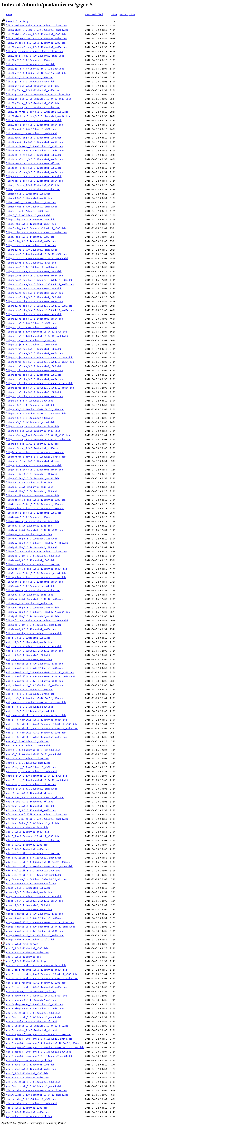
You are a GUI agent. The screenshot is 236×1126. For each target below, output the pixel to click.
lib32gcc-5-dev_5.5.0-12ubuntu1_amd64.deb (34, 625)
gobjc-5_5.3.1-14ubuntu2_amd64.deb (29, 659)
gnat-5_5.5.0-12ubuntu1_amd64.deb (28, 745)
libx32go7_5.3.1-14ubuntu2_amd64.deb (30, 81)
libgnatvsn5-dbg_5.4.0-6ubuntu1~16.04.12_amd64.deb (40, 310)
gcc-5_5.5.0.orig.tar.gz (22, 944)
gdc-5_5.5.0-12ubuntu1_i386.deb (27, 827)
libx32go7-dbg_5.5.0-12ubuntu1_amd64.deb (33, 90)
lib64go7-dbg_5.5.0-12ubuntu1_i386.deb (31, 538)
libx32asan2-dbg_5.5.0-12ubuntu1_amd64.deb (34, 142)
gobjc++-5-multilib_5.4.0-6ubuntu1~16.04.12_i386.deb (41, 724)
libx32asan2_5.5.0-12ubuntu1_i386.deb (31, 129)
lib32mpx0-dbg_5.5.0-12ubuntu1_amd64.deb (33, 590)
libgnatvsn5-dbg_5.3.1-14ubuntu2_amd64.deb (34, 319)
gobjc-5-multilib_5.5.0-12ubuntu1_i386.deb (34, 663)
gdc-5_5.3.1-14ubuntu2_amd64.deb (27, 849)
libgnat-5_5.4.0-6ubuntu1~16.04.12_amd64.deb (36, 413)
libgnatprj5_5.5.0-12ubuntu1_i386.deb (31, 323)
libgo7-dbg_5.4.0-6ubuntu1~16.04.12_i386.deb (36, 228)
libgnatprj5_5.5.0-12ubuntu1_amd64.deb (31, 327)
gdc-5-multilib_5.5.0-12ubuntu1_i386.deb (33, 853)
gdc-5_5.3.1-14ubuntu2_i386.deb (27, 845)
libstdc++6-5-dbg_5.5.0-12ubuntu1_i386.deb (34, 146)
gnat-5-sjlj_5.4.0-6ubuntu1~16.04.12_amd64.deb (37, 780)
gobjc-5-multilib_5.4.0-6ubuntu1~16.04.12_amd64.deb (40, 676)
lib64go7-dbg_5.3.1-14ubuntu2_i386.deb (31, 547)
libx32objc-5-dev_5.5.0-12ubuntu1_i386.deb (34, 51)
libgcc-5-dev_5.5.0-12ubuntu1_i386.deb (31, 474)
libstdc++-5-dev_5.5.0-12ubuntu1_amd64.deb (34, 172)
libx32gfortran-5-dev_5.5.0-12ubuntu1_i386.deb (37, 112)
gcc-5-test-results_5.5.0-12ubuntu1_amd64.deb (36, 970)
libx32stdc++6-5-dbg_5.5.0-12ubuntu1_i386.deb (36, 25)
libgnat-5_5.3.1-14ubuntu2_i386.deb (29, 418)
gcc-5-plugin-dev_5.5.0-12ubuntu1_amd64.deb (35, 1008)
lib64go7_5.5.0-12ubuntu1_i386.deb (29, 525)
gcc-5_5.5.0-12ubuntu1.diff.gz (26, 961)
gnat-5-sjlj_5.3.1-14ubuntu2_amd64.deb (31, 788)
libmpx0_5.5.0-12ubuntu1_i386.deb (28, 193)
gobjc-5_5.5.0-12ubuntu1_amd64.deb (29, 642)
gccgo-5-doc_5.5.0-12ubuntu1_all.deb (30, 939)
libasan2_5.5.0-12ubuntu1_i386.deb (29, 482)
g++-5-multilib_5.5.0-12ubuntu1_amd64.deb (34, 1086)
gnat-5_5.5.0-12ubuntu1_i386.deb (27, 741)
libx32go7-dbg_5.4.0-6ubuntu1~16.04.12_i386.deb (38, 94)
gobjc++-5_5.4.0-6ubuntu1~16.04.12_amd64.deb (36, 702)
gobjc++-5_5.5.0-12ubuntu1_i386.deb (29, 689)
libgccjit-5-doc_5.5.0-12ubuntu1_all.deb (33, 461)
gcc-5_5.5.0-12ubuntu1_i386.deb (27, 948)
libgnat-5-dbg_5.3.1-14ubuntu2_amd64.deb (33, 448)
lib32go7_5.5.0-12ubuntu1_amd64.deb (29, 594)
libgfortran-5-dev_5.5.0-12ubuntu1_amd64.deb (36, 456)
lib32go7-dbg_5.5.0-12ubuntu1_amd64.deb (32, 607)
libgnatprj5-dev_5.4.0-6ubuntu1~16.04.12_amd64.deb (40, 362)
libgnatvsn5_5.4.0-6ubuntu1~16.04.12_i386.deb (36, 254)
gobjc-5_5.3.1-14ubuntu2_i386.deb (28, 655)
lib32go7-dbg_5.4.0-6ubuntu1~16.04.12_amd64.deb (38, 612)
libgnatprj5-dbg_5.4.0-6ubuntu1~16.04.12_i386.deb (39, 383)
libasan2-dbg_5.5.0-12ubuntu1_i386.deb (31, 491)
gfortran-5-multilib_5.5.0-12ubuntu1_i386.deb (36, 814)
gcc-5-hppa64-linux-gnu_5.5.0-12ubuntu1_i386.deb (38, 1034)
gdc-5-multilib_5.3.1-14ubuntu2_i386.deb (33, 870)
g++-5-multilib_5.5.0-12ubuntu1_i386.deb (33, 1082)
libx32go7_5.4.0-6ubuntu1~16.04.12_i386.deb (35, 68)
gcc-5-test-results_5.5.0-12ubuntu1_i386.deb (36, 965)
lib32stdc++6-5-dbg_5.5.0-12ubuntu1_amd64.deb (36, 569)
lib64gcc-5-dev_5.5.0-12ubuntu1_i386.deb (33, 556)
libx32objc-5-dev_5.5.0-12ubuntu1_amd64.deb (35, 55)
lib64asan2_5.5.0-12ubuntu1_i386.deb (30, 560)
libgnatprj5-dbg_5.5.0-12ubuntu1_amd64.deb (34, 379)
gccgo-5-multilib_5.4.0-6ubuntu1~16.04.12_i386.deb (40, 922)
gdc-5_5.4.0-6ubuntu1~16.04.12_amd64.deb (33, 840)
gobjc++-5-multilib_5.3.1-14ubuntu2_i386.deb (36, 732)
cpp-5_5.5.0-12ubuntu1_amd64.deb (27, 1112)
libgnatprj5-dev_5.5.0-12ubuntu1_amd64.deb (34, 353)
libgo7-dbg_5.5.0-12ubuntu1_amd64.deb (31, 224)
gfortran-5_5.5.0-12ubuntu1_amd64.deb (31, 810)
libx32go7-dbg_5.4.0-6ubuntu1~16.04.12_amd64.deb (38, 99)
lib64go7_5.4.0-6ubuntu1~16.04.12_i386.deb (34, 530)
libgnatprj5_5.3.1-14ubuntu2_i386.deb (31, 340)
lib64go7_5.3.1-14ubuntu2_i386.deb (29, 534)
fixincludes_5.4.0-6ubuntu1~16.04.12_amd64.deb (37, 1095)
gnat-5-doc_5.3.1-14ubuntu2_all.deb (29, 801)
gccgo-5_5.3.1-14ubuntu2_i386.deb (28, 905)
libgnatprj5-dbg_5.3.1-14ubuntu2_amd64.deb (34, 396)
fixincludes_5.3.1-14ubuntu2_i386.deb (31, 1099)
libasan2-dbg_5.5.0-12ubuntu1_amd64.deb (32, 495)
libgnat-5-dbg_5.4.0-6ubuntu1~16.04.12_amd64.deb (38, 439)
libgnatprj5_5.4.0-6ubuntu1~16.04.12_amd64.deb (37, 336)
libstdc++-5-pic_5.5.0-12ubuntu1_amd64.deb (34, 159)
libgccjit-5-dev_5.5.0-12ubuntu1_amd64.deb (34, 469)
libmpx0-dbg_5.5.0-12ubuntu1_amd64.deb (31, 206)
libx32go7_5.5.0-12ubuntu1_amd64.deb (30, 64)
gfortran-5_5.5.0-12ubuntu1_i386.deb (30, 806)
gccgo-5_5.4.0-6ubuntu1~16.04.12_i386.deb (34, 896)
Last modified (94, 14)
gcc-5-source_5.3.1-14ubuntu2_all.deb (31, 1000)
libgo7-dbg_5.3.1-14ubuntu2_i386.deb (30, 237)
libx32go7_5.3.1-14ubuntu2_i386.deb (29, 77)
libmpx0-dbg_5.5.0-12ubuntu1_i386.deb (31, 202)
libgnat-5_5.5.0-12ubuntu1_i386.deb (29, 400)
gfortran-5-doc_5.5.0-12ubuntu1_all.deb (32, 823)
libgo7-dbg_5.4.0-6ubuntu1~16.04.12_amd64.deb (36, 232)
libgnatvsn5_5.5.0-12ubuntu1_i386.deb (31, 245)
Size (114, 14)
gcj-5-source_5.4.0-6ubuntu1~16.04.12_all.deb (36, 879)
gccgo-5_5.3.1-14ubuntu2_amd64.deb (29, 909)
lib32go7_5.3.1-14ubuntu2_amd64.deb (29, 603)
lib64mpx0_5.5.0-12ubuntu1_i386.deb (29, 517)
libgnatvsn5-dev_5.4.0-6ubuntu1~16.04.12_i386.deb (39, 280)
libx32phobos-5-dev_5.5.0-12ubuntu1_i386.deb (36, 43)
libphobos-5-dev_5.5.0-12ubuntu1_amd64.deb (34, 181)
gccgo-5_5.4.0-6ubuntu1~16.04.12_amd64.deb (34, 901)
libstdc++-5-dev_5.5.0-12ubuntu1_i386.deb (34, 168)
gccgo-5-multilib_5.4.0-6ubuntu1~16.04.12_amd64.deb (40, 926)
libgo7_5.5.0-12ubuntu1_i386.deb (27, 211)
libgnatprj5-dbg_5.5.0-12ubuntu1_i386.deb (34, 375)
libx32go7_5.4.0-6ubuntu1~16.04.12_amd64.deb (36, 73)
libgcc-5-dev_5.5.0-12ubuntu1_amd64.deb (32, 478)
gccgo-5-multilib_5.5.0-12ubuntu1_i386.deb (34, 913)
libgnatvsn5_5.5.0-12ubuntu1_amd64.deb (31, 250)
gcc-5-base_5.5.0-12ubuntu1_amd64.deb (31, 1069)
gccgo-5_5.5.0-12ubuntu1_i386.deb (28, 888)
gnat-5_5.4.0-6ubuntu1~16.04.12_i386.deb (33, 750)
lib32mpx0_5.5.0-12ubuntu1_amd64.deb (30, 586)
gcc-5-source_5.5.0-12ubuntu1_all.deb (31, 991)
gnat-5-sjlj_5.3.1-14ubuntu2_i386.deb (31, 784)
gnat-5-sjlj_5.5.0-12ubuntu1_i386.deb (31, 767)
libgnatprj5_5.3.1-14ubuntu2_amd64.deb (31, 344)
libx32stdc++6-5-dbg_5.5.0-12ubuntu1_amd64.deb (37, 30)
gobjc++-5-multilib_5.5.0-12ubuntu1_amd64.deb (36, 719)
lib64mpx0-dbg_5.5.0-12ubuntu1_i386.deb (32, 521)
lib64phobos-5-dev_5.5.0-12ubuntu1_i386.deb (35, 508)
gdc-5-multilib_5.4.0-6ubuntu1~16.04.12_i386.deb (38, 862)
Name (9, 14)
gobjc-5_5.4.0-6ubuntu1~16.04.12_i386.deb (34, 646)
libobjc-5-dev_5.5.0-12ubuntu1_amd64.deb (33, 189)
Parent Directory (17, 21)
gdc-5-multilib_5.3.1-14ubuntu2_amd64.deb (34, 875)
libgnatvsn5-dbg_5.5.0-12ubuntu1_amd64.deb (34, 301)
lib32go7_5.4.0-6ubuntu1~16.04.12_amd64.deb (35, 599)
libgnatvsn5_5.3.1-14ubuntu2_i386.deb (31, 262)
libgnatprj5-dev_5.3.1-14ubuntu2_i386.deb (34, 366)
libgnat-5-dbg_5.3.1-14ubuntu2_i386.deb (32, 444)
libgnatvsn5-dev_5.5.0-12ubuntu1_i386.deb (34, 271)
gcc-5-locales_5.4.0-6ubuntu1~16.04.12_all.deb (37, 1026)
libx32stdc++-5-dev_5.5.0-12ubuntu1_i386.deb (36, 34)
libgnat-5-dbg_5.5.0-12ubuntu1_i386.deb (32, 426)
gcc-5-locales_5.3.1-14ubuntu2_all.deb (31, 1030)
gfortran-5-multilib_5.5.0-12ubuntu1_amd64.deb (37, 819)
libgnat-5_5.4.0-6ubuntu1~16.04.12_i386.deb (35, 409)
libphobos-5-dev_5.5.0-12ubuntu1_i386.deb (34, 176)
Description (127, 14)
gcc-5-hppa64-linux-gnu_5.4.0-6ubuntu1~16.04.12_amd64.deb (45, 1047)
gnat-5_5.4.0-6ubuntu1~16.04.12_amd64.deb (34, 754)
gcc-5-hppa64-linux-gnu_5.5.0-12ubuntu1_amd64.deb (39, 1039)
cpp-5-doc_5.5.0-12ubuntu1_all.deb (29, 1116)
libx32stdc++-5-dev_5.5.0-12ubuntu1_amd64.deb (36, 38)
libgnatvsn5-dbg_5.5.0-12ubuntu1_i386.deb (34, 297)
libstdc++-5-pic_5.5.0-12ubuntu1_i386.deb (34, 155)
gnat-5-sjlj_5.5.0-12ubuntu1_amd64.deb (31, 771)
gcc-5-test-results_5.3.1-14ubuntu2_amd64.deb (36, 987)
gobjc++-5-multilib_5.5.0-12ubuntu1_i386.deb (36, 715)
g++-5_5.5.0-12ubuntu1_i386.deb (27, 1073)
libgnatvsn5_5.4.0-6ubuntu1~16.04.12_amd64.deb (37, 258)
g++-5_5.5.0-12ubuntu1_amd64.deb (27, 1077)
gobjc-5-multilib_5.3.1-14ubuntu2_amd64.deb (35, 685)
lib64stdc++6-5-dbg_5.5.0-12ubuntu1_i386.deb (36, 500)
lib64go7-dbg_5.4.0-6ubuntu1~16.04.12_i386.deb (37, 543)
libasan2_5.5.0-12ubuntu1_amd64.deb (29, 487)
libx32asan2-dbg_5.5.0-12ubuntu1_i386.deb (34, 137)
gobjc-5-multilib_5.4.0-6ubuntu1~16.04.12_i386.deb (40, 672)
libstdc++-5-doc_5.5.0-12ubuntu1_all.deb (33, 163)
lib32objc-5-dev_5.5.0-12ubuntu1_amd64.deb (34, 582)
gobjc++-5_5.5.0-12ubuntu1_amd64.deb (30, 694)
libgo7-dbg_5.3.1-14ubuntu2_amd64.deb (31, 241)
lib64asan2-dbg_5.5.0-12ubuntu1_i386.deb (33, 564)
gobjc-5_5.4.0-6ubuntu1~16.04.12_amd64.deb (34, 650)
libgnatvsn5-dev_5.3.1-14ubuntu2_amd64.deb (34, 293)
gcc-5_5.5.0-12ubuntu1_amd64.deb (27, 952)
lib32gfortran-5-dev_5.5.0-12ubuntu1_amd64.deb (37, 620)
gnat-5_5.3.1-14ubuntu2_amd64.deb (28, 763)
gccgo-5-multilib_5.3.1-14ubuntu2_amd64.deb (35, 935)
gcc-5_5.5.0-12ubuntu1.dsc (23, 957)
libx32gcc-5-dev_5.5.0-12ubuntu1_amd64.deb (34, 124)
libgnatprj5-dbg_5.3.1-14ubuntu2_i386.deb (34, 392)
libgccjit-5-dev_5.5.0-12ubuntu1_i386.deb (34, 465)
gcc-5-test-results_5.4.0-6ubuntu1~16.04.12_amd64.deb (42, 978)
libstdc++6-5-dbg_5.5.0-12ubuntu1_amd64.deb (35, 150)
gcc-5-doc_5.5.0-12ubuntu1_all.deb (29, 1060)
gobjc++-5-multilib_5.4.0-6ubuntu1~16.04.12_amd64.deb (42, 728)
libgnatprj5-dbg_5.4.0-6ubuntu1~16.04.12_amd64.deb (40, 387)
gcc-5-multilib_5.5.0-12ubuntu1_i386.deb (33, 1013)
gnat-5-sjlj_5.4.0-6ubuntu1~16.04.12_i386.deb (36, 776)
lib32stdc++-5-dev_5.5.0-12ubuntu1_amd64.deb (36, 573)
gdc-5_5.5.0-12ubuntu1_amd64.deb (27, 832)
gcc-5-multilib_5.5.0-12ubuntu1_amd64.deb (34, 1017)
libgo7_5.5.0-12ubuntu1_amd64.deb (28, 215)
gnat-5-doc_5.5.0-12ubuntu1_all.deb (29, 793)
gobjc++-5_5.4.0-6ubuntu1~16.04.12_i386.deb (35, 698)
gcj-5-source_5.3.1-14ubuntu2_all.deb (31, 883)
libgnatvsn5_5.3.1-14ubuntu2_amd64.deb (31, 267)
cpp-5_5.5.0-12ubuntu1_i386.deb (27, 1108)
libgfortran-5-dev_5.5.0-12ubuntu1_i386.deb (35, 452)
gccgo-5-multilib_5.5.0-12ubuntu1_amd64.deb (35, 918)
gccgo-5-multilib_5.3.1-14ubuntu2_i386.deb (34, 931)
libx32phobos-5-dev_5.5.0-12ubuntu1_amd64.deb (36, 47)
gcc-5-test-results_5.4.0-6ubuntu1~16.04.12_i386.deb (41, 974)
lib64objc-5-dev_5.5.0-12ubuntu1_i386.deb (34, 513)
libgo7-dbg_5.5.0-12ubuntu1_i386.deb (30, 219)
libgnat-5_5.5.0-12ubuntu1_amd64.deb (30, 405)
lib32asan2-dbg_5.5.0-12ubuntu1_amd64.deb (34, 633)
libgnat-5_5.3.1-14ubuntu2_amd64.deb (30, 422)
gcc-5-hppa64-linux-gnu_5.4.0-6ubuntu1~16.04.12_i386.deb (44, 1043)
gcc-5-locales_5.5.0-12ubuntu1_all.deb (31, 1021)
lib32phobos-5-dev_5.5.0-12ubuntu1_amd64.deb (36, 577)
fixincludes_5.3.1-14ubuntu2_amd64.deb (31, 1103)
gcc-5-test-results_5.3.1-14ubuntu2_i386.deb (36, 982)
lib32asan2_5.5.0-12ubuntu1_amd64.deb (31, 629)
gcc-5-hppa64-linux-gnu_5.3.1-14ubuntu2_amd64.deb (39, 1056)
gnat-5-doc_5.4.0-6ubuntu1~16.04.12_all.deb (35, 797)
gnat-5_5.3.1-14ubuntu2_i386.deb (27, 758)
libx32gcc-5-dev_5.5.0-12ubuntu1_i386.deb (34, 120)
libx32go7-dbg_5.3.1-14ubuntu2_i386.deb (32, 103)
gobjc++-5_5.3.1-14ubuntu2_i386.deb (29, 707)
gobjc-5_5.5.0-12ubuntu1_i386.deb (28, 638)
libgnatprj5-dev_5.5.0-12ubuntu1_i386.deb (34, 349)
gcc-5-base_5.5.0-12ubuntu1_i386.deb (30, 1064)
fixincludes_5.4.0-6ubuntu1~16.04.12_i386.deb (36, 1090)
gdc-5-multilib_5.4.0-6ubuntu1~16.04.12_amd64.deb (39, 866)
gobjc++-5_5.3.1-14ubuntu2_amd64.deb (30, 711)
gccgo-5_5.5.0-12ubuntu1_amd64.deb (29, 892)
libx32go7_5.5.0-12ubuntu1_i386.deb (29, 60)
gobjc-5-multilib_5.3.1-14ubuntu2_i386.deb (34, 681)
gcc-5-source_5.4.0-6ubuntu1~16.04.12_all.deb (36, 995)
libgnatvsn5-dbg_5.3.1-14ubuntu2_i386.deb (34, 314)
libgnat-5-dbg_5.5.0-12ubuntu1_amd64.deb (33, 431)
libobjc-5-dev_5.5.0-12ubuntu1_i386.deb (32, 185)
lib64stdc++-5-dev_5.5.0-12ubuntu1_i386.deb (35, 504)
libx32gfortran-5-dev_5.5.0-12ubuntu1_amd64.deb (38, 116)
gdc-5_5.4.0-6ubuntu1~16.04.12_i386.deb (32, 836)
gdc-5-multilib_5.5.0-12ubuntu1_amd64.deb (34, 857)
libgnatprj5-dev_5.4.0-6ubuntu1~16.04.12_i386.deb (39, 357)
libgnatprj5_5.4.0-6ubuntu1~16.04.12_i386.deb (36, 331)
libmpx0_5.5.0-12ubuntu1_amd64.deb (29, 198)
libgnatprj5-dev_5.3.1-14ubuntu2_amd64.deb (34, 370)
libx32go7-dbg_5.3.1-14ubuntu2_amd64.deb (33, 107)
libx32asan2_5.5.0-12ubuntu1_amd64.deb (31, 133)
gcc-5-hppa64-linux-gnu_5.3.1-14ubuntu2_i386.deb (38, 1051)
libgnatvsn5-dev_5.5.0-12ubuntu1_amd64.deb (34, 275)
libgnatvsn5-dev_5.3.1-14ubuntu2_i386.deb (34, 288)
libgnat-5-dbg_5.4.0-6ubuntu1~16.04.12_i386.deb (38, 435)
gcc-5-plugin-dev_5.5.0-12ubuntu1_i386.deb (34, 1004)
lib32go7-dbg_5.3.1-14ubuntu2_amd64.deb (32, 616)
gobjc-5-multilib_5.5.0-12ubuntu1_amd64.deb (35, 668)
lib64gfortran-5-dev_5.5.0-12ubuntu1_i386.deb (36, 551)
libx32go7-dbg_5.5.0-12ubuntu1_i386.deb (32, 86)
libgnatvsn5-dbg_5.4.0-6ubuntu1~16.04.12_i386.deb (39, 306)
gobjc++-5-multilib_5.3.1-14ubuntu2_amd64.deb (36, 737)
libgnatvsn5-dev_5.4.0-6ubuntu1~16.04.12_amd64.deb (40, 284)
